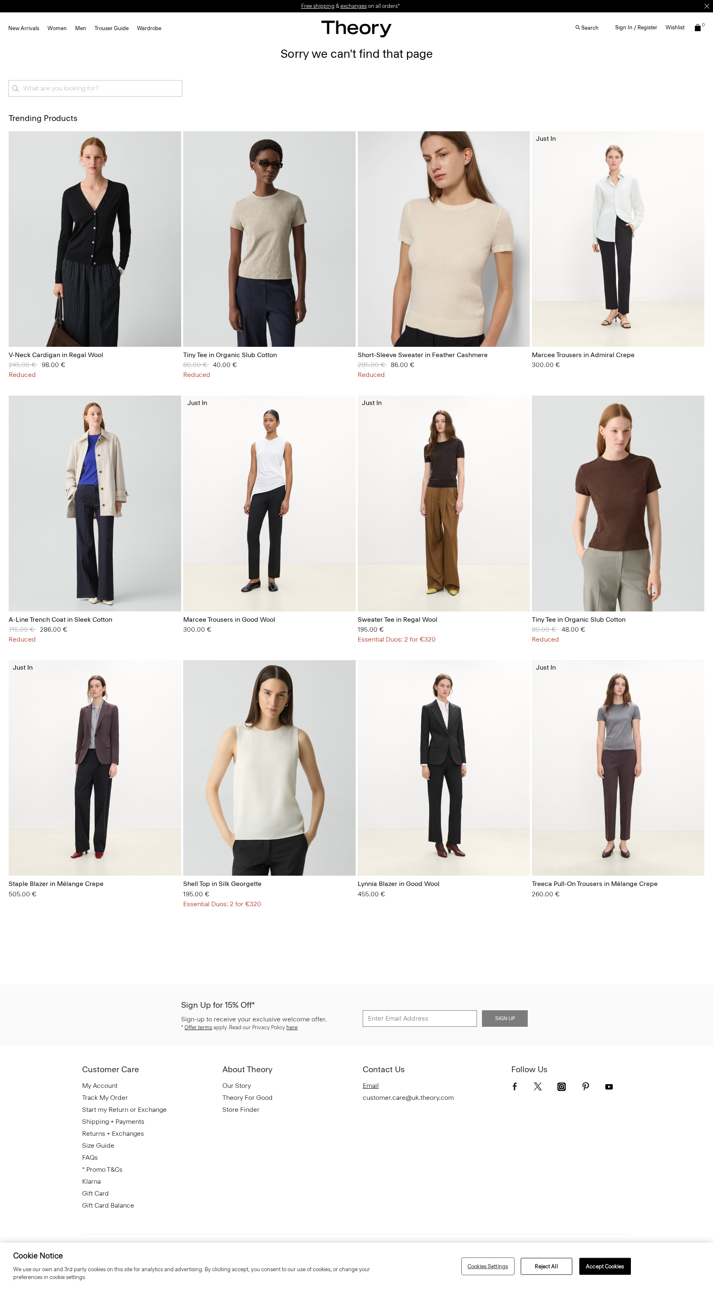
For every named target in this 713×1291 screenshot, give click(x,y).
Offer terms (198, 1027)
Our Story (236, 1086)
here (291, 1027)
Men (80, 28)
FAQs (90, 1157)
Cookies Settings (487, 1266)
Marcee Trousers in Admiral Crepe (583, 355)
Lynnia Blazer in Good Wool (398, 884)
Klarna (91, 1181)
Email (371, 1086)
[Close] (706, 6)
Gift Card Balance (108, 1205)
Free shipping (318, 6)
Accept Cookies (605, 1266)
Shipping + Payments (113, 1121)
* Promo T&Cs (102, 1169)
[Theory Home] (356, 29)
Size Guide (98, 1145)
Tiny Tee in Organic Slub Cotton (230, 355)
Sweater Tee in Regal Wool (397, 619)
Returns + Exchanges (113, 1133)
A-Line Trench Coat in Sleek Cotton (60, 619)
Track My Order (105, 1097)
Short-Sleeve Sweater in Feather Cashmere (423, 355)
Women (57, 28)
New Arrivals (23, 28)
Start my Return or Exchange (124, 1109)
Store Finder (241, 1109)
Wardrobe (149, 28)
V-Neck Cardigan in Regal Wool (56, 355)
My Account (100, 1086)
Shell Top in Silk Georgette (222, 884)
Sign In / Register (636, 27)
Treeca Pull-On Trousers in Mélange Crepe (595, 884)
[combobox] (95, 88)
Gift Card (95, 1193)
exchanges (353, 6)
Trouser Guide (111, 28)
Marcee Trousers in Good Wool (229, 619)
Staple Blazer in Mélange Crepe (56, 884)
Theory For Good (247, 1097)
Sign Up (505, 1018)
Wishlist (675, 27)
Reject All (546, 1266)
